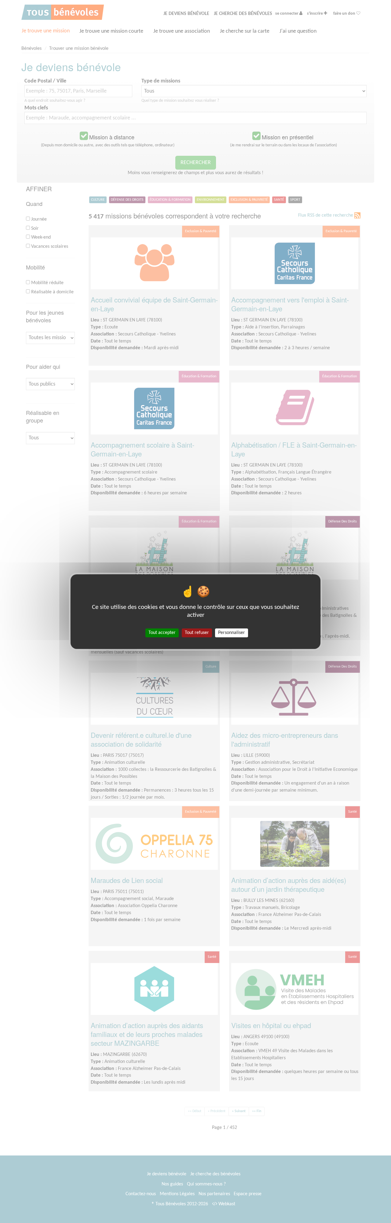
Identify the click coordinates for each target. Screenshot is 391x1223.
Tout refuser (197, 632)
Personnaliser (231, 632)
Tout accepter (162, 632)
